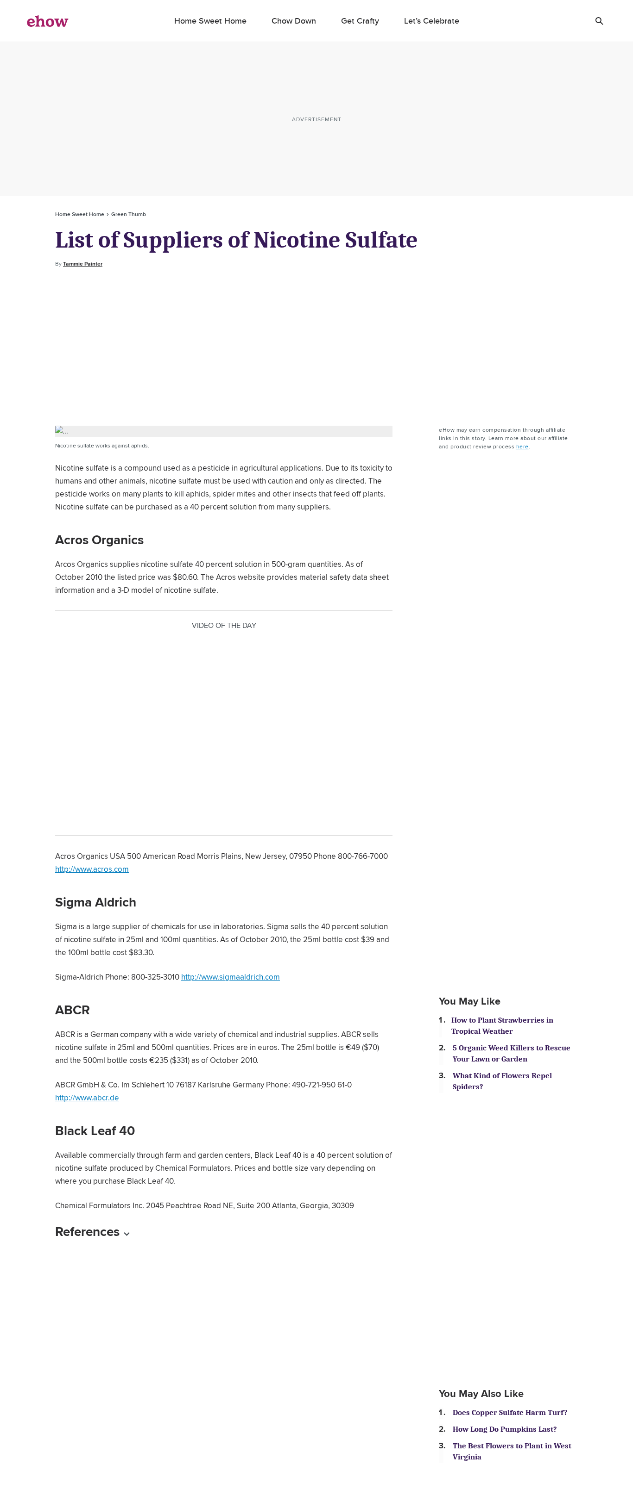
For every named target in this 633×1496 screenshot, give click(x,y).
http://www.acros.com (92, 869)
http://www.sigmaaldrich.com (230, 976)
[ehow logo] (48, 21)
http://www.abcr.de (87, 1097)
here (522, 446)
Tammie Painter (82, 264)
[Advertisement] (316, 347)
